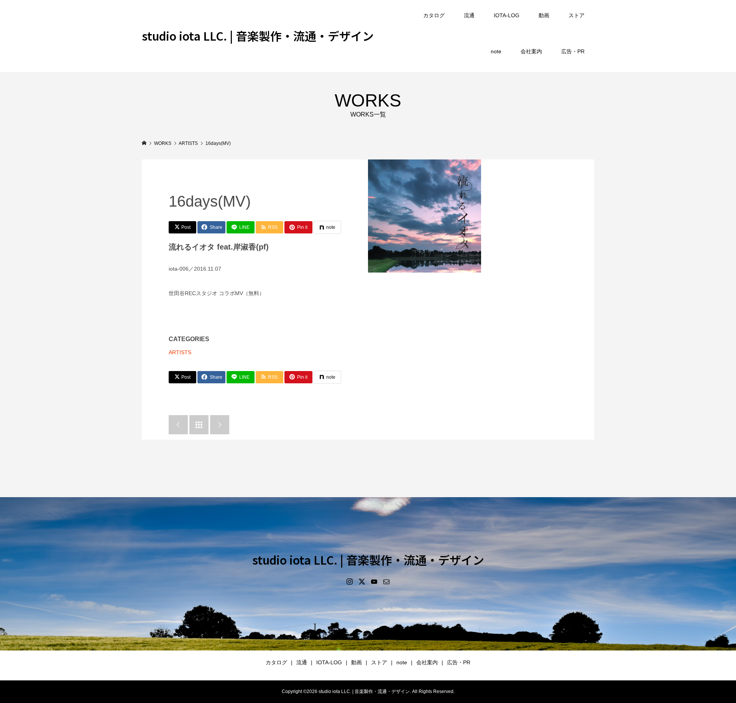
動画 (544, 15)
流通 (469, 15)
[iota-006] (424, 216)
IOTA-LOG (506, 15)
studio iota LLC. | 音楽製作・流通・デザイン (258, 35)
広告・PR (573, 51)
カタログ (434, 15)
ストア (576, 15)
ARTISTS (180, 352)
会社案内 (531, 51)
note (496, 51)
